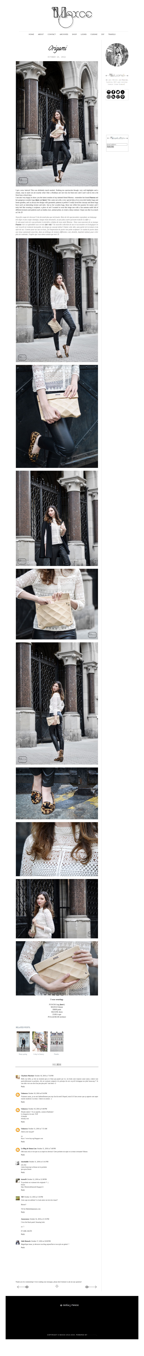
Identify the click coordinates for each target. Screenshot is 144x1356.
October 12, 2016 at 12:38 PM (37, 1179)
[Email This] (54, 1064)
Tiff (22, 1197)
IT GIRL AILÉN (26, 1231)
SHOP (74, 34)
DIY (102, 34)
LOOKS (84, 34)
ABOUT (41, 34)
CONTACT (52, 34)
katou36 (24, 1179)
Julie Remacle (25, 1241)
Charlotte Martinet (27, 1076)
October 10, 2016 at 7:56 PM (44, 1076)
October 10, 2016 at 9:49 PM (37, 1109)
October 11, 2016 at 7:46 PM (46, 1148)
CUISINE (94, 34)
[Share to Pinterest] (60, 1064)
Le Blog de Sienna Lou (28, 1148)
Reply (23, 1086)
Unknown (24, 1093)
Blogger (92, 1335)
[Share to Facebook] (58, 1064)
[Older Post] (91, 1288)
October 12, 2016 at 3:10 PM (33, 1197)
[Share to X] (56, 1064)
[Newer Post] (23, 1288)
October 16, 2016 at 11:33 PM (39, 1219)
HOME (31, 34)
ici (46, 225)
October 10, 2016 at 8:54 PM (37, 1093)
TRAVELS (111, 34)
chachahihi (24, 1162)
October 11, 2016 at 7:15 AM (37, 1129)
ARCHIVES (64, 34)
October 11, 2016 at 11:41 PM (38, 1162)
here (37, 200)
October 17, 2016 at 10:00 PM (41, 1241)
